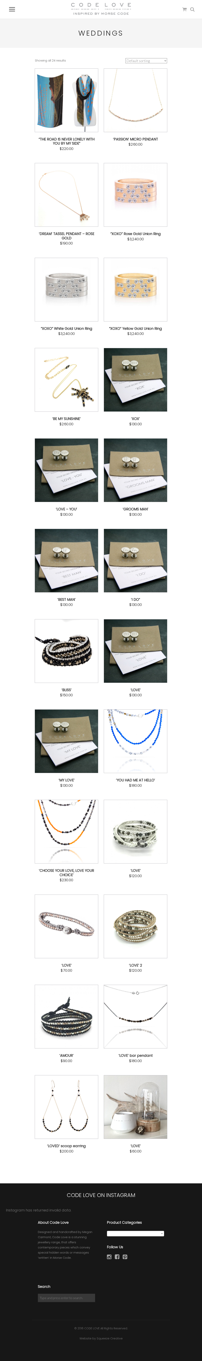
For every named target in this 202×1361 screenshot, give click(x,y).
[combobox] (135, 1233)
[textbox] (135, 1234)
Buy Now (80, 100)
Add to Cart (57, 100)
